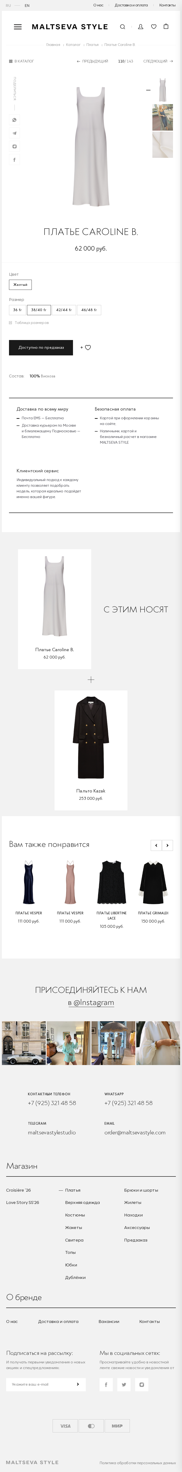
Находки (133, 1214)
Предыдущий (95, 61)
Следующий (155, 61)
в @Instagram (91, 1002)
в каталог (24, 61)
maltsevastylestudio (52, 1132)
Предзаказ (135, 1240)
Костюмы (75, 1214)
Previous (156, 845)
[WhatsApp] (14, 119)
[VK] (14, 146)
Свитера (74, 1240)
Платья (72, 1190)
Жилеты (132, 1202)
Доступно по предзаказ (41, 347)
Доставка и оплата (131, 5)
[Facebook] (14, 159)
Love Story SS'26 (22, 1202)
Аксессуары (137, 1227)
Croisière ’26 (18, 1190)
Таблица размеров (32, 323)
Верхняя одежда (82, 1202)
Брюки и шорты (141, 1190)
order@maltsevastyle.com (135, 1132)
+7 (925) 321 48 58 (52, 1103)
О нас (98, 5)
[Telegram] (14, 133)
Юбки (71, 1264)
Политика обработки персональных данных (138, 1463)
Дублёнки (75, 1277)
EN (27, 6)
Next (167, 845)
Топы (70, 1252)
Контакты (167, 5)
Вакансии (109, 1321)
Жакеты (73, 1227)
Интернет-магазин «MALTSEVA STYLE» (70, 26)
